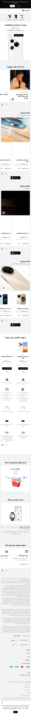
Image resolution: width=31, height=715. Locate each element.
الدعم (28, 656)
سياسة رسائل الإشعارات (25, 695)
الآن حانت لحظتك (15, 28)
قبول (15, 712)
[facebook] (29, 675)
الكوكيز (28, 692)
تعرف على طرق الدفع (24, 564)
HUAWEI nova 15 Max (22, 308)
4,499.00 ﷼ (10, 30)
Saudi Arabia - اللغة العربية (23, 682)
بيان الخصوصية (27, 690)
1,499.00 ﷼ (17, 311)
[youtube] (26, 675)
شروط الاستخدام (27, 687)
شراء (10, 35)
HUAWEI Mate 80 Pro (22, 233)
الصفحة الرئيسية (26, 635)
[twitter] (23, 675)
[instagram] (20, 675)
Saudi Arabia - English (13, 682)
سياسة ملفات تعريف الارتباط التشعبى (9, 708)
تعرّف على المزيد (18, 35)
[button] (8, 11)
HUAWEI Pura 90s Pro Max (15, 25)
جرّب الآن (16, 473)
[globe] (29, 682)
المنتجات (28, 649)
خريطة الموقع (27, 684)
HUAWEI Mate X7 (6, 233)
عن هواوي (27, 660)
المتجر (28, 653)
